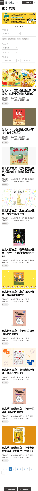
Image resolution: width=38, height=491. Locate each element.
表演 (18, 39)
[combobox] (11, 33)
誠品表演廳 (11, 39)
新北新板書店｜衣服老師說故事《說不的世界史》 (18, 371)
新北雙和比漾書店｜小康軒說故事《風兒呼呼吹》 (18, 410)
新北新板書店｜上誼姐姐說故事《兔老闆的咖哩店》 (18, 293)
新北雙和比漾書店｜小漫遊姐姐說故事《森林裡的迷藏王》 (18, 449)
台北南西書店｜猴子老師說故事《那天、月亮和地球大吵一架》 (18, 252)
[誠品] (12, 2)
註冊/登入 (27, 2)
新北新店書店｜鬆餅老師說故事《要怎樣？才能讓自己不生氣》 (18, 171)
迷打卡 (4, 39)
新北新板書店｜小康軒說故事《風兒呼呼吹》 (18, 332)
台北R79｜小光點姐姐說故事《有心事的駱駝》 (18, 131)
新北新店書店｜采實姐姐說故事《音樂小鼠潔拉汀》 (18, 212)
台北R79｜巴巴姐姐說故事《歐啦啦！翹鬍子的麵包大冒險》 (19, 92)
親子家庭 (24, 39)
